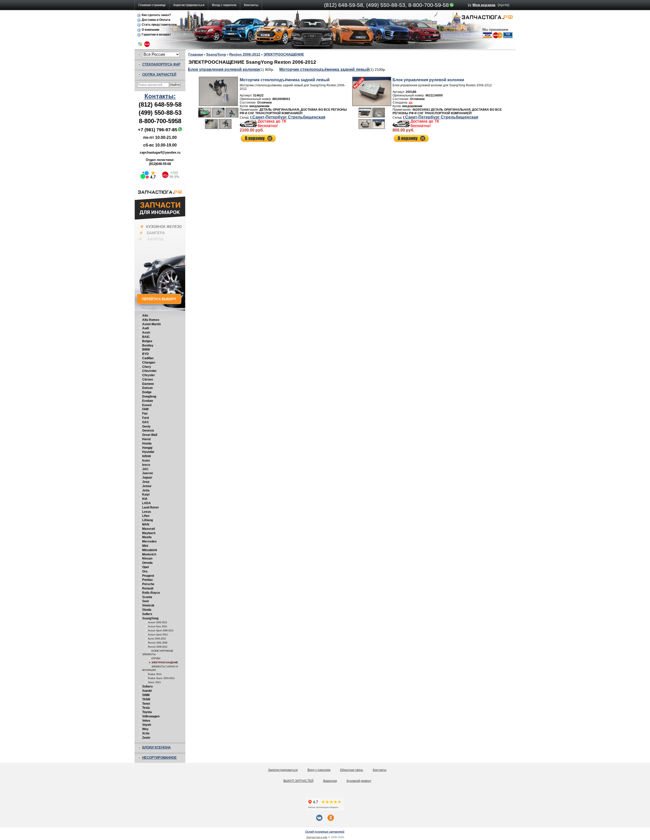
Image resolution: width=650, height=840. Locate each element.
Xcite (146, 733)
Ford (145, 418)
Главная (195, 54)
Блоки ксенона (156, 747)
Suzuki (147, 691)
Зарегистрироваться (188, 5)
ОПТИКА (155, 658)
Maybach (148, 533)
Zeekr (146, 737)
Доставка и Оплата (156, 20)
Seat (145, 601)
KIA (145, 499)
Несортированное (159, 758)
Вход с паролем (224, 5)
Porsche (148, 584)
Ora (145, 571)
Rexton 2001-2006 (157, 642)
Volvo (146, 720)
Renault (147, 588)
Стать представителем (159, 24)
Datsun (147, 388)
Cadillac (148, 358)
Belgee (147, 341)
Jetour (147, 486)
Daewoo (148, 384)
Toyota (147, 712)
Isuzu (146, 460)
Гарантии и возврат (156, 34)
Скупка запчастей (159, 74)
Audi (145, 328)
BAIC (146, 337)
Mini (145, 546)
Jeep (145, 482)
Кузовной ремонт (359, 781)
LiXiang (147, 520)
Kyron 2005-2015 (157, 638)
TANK (146, 699)
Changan (148, 362)
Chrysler (148, 375)
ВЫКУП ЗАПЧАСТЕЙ (298, 781)
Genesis (148, 430)
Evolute (147, 401)
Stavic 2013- (154, 682)
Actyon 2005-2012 (157, 622)
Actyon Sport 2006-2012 (160, 630)
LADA (146, 503)
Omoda (147, 563)
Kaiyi (146, 494)
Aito (145, 315)
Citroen (147, 379)
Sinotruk (148, 605)
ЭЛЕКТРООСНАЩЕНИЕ (164, 662)
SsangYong (150, 618)
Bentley (147, 345)
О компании (150, 29)
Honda (147, 443)
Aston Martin (151, 324)
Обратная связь (351, 770)
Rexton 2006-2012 (157, 647)
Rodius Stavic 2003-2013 (161, 678)
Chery (146, 367)
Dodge (147, 392)
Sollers (147, 614)
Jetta (146, 490)
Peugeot (148, 576)
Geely (146, 426)
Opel (145, 567)
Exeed (146, 405)
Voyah (146, 725)
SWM (146, 695)
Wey (145, 729)
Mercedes (149, 541)
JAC (145, 469)
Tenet (146, 703)
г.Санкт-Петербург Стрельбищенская (287, 117)
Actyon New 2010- (158, 626)
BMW (146, 349)
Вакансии (330, 781)
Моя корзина (484, 5)
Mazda (147, 537)
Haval (146, 439)
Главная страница (152, 5)
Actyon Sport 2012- (158, 634)
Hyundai (148, 452)
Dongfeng (149, 396)
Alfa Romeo (150, 320)
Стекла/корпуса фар (161, 64)
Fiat (145, 413)
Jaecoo (147, 473)
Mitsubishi (149, 550)
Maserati (148, 529)
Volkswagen (150, 716)
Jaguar (147, 477)
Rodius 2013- (155, 674)
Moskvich (149, 554)
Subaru (147, 686)
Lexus (146, 512)
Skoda (146, 610)
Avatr (146, 332)
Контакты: (160, 96)
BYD (145, 354)
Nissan (147, 558)
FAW (145, 409)
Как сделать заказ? (156, 15)
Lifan (145, 516)
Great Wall (149, 435)
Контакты (251, 5)
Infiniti (146, 456)
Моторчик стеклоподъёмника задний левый (324, 69)
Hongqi (147, 448)
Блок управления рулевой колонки (223, 69)
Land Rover (150, 507)
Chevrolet (149, 371)
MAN (145, 524)
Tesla (146, 708)
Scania (147, 597)
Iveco (146, 465)
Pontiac (147, 580)
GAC (145, 422)
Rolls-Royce (151, 593)
